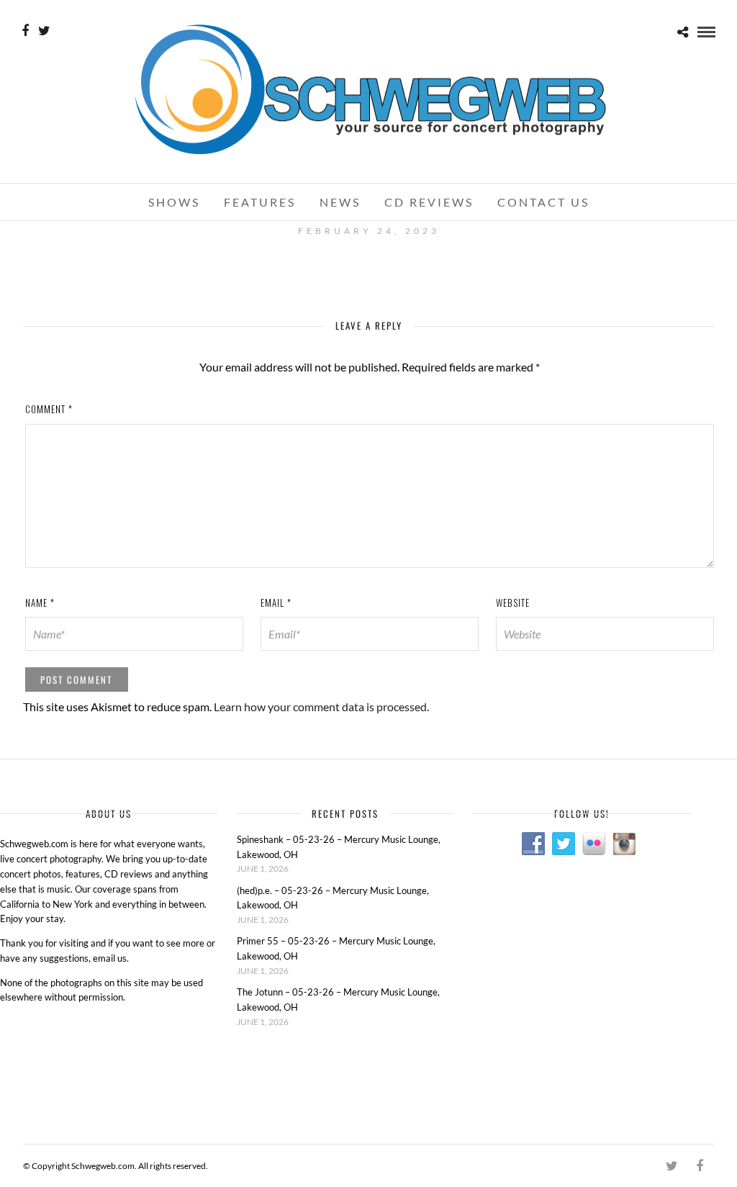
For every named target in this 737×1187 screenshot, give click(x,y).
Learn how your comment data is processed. (321, 706)
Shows (174, 202)
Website (513, 602)
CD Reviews (429, 202)
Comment (49, 409)
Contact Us (543, 202)
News (340, 202)
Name (40, 602)
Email (276, 602)
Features (260, 202)
